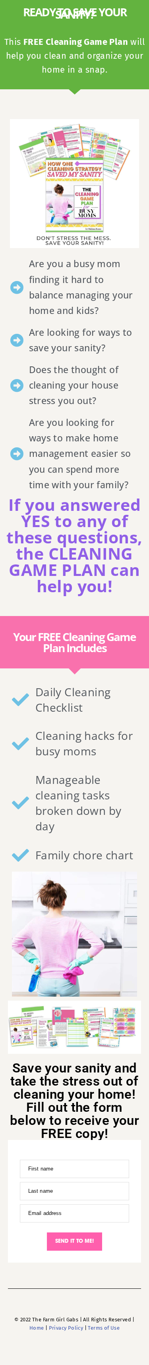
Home (36, 1328)
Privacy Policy (66, 1328)
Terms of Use (104, 1328)
